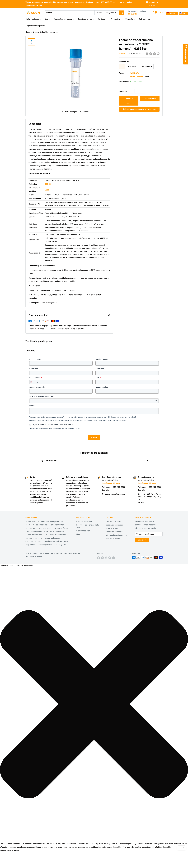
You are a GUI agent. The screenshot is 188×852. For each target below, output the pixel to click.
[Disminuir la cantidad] (132, 91)
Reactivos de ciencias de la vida (87, 526)
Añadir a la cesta (128, 100)
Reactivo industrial (84, 521)
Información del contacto (116, 535)
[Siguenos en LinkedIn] (113, 557)
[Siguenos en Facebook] (98, 557)
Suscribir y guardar (153, 3)
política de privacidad (114, 525)
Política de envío (112, 528)
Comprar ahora (150, 98)
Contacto (129, 19)
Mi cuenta (132, 14)
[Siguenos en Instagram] (106, 557)
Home (27, 32)
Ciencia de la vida (85, 19)
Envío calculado (136, 76)
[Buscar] (121, 12)
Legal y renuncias (48, 460)
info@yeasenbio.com (111, 483)
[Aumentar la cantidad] (143, 91)
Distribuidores (144, 19)
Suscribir (142, 540)
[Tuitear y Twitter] (154, 53)
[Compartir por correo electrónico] (158, 53)
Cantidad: (123, 91)
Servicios (101, 19)
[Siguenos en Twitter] (102, 557)
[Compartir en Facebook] (147, 53)
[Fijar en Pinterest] (150, 53)
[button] (94, 704)
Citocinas (54, 32)
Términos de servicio (114, 521)
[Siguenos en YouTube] (109, 557)
